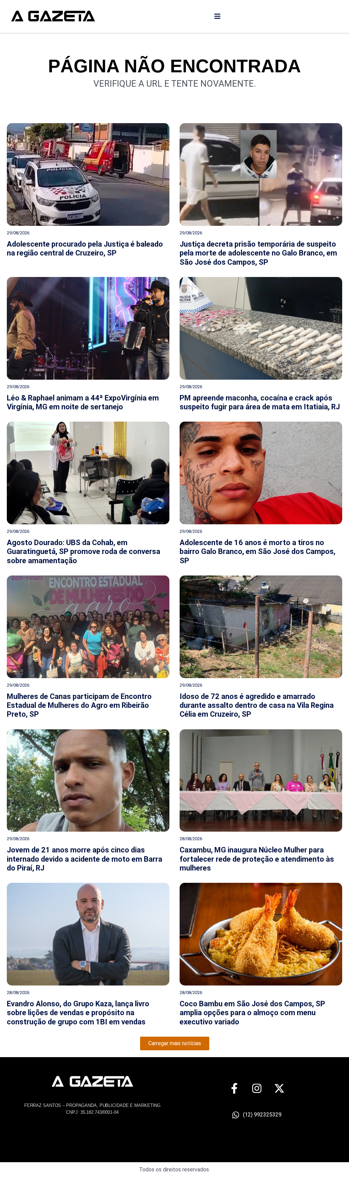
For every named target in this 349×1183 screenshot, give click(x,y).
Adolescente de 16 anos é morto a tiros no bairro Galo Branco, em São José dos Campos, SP (257, 551)
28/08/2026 (191, 838)
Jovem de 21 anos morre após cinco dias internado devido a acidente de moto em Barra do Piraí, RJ (84, 859)
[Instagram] (257, 1088)
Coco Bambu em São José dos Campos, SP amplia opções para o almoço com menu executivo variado (252, 1012)
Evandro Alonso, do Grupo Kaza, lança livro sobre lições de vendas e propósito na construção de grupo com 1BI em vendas (78, 1012)
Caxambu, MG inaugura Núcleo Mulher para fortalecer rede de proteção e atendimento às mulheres (257, 859)
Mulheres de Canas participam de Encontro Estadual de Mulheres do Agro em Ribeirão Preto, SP (79, 705)
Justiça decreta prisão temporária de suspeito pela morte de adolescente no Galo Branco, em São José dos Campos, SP (258, 253)
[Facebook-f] (234, 1088)
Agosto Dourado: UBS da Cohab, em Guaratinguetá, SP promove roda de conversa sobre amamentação (83, 551)
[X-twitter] (279, 1088)
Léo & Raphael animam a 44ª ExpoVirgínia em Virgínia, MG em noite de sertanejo (83, 402)
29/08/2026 (18, 232)
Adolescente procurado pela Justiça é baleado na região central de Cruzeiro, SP (85, 248)
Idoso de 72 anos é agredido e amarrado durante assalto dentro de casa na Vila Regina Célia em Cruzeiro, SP (257, 705)
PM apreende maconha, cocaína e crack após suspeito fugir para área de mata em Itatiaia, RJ (260, 402)
